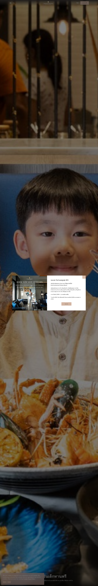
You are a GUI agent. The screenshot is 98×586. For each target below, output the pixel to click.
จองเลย (66, 304)
